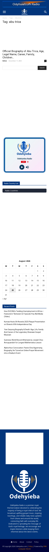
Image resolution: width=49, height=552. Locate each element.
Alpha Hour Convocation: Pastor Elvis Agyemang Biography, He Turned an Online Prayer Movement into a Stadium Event (23, 350)
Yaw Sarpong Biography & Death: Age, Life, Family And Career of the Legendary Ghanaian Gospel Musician (23, 332)
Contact (29, 542)
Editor (5, 61)
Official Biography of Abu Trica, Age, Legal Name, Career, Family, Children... (23, 54)
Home (5, 18)
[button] (4, 12)
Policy (36, 542)
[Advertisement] (24, 105)
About (22, 542)
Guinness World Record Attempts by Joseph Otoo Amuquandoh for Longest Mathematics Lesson (23, 341)
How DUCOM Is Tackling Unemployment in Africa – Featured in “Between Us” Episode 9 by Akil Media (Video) (24, 314)
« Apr (5, 298)
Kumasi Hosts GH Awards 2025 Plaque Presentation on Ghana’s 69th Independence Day (24, 323)
